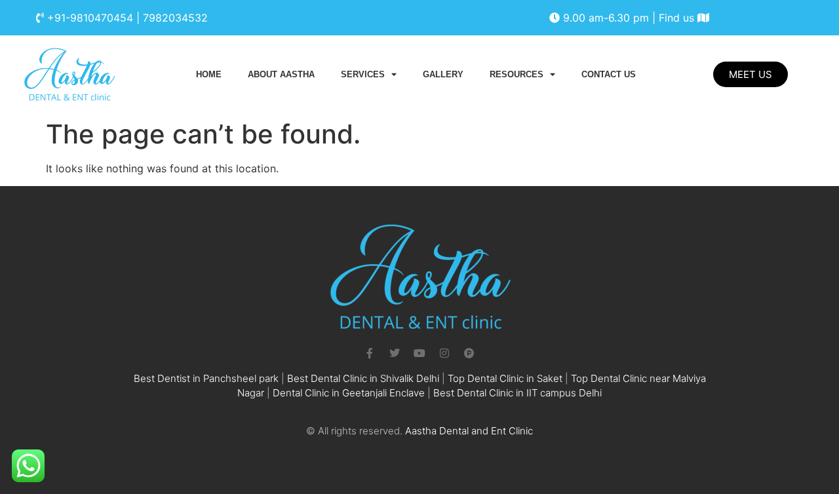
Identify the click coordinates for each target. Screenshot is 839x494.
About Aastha (281, 74)
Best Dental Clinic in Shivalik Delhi (363, 378)
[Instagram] (444, 353)
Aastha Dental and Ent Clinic (469, 431)
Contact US (608, 74)
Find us (678, 17)
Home (209, 74)
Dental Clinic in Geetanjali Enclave (349, 393)
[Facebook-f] (369, 353)
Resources (516, 74)
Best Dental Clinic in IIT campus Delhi (517, 393)
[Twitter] (394, 353)
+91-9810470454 (90, 17)
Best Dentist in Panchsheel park (206, 378)
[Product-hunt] (469, 353)
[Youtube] (419, 353)
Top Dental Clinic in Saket (505, 378)
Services (363, 74)
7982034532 (175, 17)
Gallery (443, 74)
